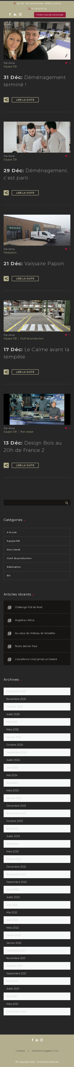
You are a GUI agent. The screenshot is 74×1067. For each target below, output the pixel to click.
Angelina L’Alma (24, 620)
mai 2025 (11, 721)
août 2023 (12, 828)
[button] (6, 99)
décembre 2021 (16, 950)
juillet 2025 (13, 714)
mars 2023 (12, 851)
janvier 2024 (14, 798)
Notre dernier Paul (26, 646)
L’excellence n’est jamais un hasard (36, 659)
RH (8, 575)
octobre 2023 (14, 821)
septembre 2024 (16, 752)
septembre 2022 (16, 882)
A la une (12, 532)
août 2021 (12, 981)
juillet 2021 (12, 988)
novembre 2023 (16, 813)
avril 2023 (12, 843)
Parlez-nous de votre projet (49, 14)
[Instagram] (20, 14)
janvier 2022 (13, 943)
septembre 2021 (16, 973)
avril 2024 (12, 782)
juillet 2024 (13, 760)
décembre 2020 (16, 1011)
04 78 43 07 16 (38, 8)
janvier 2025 (13, 737)
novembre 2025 (16, 699)
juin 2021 (11, 996)
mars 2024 (12, 790)
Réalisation (10, 252)
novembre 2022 (16, 874)
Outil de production (32, 338)
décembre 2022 (16, 866)
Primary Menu (67, 24)
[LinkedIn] (15, 14)
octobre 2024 (14, 744)
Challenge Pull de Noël (28, 607)
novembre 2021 (16, 958)
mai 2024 (11, 775)
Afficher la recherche (66, 503)
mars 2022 (12, 927)
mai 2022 (11, 912)
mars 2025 (12, 729)
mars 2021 (12, 1003)
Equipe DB (10, 66)
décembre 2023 (16, 805)
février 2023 (13, 859)
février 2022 (13, 935)
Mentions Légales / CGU (45, 1051)
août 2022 (12, 889)
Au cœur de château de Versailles (35, 633)
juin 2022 (12, 904)
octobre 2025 (14, 706)
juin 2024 (12, 767)
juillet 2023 (13, 836)
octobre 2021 (14, 965)
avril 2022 (12, 920)
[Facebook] (10, 14)
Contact (20, 1051)
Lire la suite (25, 99)
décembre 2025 (16, 691)
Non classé (26, 431)
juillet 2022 (13, 897)
